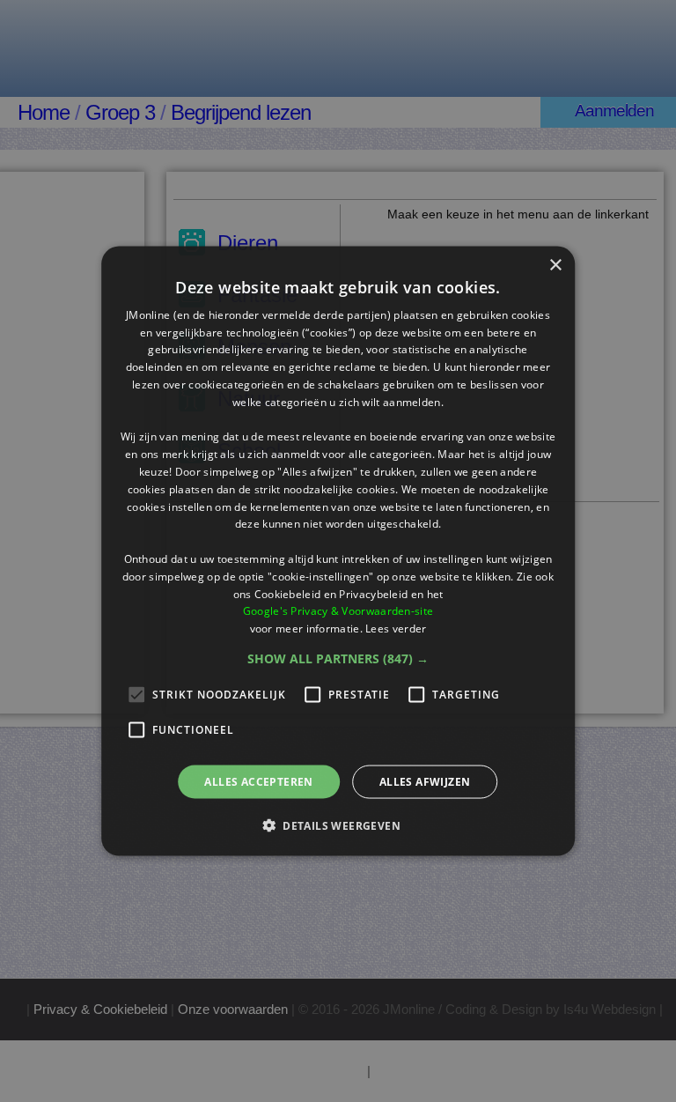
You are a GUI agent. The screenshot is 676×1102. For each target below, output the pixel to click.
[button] (338, 659)
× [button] (555, 264)
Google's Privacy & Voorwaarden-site (338, 610)
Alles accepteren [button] (258, 781)
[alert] (338, 551)
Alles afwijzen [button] (425, 781)
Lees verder (395, 628)
